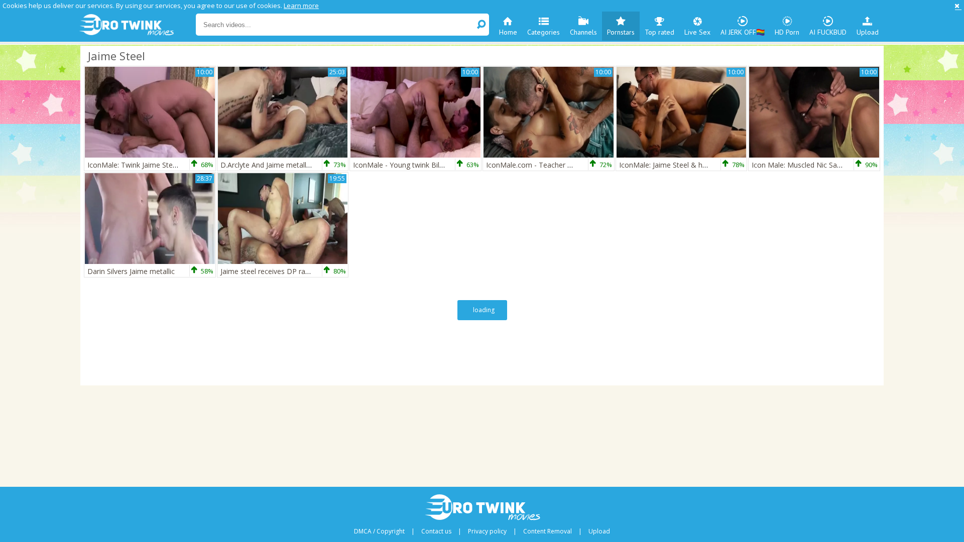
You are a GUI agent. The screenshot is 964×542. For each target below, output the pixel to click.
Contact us (436, 531)
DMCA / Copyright (379, 531)
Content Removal (547, 531)
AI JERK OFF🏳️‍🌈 (742, 32)
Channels (583, 32)
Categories (543, 32)
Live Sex (697, 32)
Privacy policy (487, 531)
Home (508, 32)
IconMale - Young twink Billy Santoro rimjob (424, 165)
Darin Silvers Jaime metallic (131, 271)
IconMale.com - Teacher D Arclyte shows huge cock (570, 165)
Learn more (301, 5)
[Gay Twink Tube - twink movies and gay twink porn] (137, 25)
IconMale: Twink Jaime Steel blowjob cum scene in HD (175, 165)
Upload (868, 32)
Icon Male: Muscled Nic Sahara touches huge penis (834, 165)
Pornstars (621, 32)
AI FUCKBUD (828, 32)
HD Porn (787, 32)
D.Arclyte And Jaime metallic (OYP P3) (281, 165)
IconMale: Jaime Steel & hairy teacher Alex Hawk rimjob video (719, 165)
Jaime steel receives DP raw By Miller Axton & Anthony (309, 271)
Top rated (659, 32)
